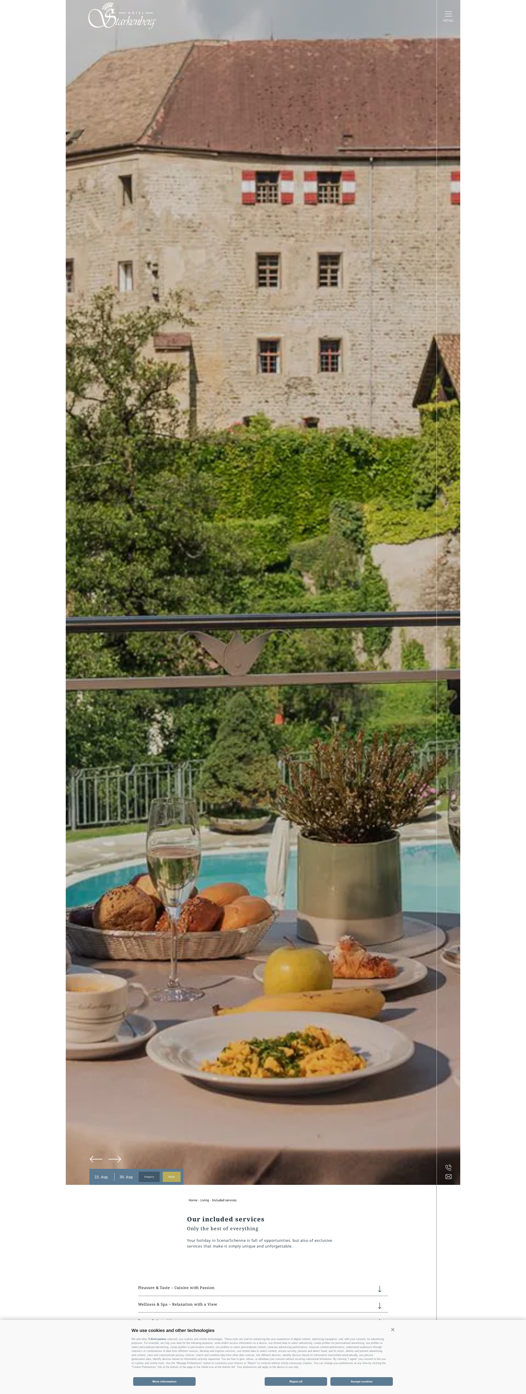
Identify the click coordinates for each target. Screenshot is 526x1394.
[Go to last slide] (96, 1159)
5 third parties (157, 1339)
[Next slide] (114, 1159)
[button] (392, 1330)
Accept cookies (362, 1381)
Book (171, 1176)
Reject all (296, 1381)
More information (164, 1381)
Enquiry (149, 1176)
